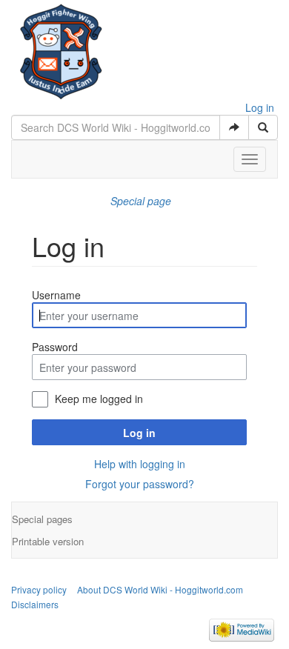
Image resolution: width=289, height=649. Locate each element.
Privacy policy (39, 589)
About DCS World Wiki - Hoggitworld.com (160, 589)
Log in (259, 107)
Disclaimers (35, 604)
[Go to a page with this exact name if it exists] (234, 127)
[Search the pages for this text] (263, 127)
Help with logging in (139, 463)
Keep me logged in (99, 398)
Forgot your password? (139, 483)
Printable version (48, 541)
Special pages (42, 519)
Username (56, 294)
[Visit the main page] (61, 48)
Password (55, 346)
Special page (140, 200)
